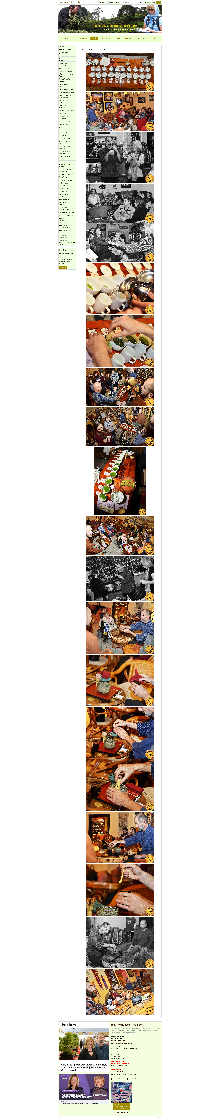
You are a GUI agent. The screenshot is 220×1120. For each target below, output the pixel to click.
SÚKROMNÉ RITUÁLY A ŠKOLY (66, 75)
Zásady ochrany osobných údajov (81, 1118)
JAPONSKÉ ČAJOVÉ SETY (66, 110)
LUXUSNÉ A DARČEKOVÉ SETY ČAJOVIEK (64, 164)
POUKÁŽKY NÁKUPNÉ (65, 71)
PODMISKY (62, 136)
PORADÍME (128, 38)
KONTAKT (154, 38)
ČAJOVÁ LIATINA (64, 113)
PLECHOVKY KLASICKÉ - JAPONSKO (66, 153)
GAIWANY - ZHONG (64, 124)
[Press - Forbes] (84, 1072)
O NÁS (74, 38)
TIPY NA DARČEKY (66, 50)
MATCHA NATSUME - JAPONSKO (65, 143)
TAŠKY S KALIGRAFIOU (66, 215)
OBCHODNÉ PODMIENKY (63, 237)
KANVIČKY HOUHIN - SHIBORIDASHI (65, 96)
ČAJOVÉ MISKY (63, 133)
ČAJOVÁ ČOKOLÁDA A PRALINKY (65, 80)
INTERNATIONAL (83, 38)
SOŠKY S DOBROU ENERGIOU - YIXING (65, 184)
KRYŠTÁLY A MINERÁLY (62, 203)
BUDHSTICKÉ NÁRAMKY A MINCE (65, 208)
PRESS (101, 38)
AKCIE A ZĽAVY (65, 68)
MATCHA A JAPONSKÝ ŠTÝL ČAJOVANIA (64, 220)
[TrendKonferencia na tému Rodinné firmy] (84, 1103)
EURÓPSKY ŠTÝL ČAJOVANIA (65, 232)
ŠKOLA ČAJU (117, 38)
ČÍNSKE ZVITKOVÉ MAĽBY (67, 212)
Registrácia (115, 2)
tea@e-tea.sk (128, 1043)
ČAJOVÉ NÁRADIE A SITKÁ (64, 195)
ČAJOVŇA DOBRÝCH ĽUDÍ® (69, 2)
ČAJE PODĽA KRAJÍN (63, 54)
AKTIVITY (93, 38)
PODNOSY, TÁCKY (64, 191)
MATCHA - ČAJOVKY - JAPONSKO (65, 158)
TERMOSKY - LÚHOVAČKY (66, 174)
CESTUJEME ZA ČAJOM (141, 38)
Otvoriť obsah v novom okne (122, 1112)
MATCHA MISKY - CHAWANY (64, 129)
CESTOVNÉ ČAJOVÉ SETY (66, 121)
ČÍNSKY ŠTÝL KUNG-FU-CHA (64, 227)
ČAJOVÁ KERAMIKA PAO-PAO (64, 101)
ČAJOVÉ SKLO (63, 177)
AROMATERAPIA (64, 199)
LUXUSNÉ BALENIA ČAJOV (63, 64)
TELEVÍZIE (109, 38)
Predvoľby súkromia (64, 1118)
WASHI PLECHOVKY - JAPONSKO (65, 148)
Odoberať (63, 267)
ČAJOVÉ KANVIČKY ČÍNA (66, 89)
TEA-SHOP (67, 38)
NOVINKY (62, 47)
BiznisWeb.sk (157, 1118)
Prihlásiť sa (104, 2)
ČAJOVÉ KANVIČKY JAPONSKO (64, 85)
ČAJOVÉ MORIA (63, 188)
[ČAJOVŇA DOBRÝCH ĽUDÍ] (110, 32)
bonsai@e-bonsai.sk (117, 1043)
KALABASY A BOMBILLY (66, 180)
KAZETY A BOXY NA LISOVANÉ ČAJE (65, 170)
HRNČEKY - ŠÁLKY (64, 139)
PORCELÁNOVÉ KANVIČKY (67, 92)
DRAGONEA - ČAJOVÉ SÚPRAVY (65, 106)
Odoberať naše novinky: (66, 253)
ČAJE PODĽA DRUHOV (63, 59)
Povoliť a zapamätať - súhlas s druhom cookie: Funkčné (121, 1106)
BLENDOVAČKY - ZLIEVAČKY (64, 117)
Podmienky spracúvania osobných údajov (67, 243)
